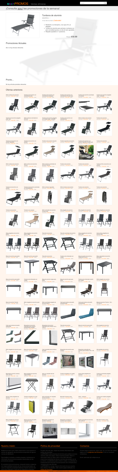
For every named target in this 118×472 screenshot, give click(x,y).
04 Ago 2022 (104, 97)
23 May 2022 (13, 96)
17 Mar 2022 (104, 142)
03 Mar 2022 (31, 166)
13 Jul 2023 (85, 281)
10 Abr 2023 (31, 235)
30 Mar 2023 (31, 143)
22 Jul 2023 (49, 97)
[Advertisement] (95, 24)
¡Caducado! (57, 20)
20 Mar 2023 (85, 235)
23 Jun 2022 (85, 97)
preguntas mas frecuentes (95, 452)
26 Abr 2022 (67, 398)
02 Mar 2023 (31, 97)
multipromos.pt (91, 471)
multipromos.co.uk (111, 471)
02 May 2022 (49, 257)
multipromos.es (100, 471)
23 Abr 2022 (13, 257)
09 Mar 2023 (85, 119)
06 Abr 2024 (67, 97)
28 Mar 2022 (13, 399)
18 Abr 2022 (13, 165)
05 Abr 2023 (85, 353)
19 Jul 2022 (104, 421)
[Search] (105, 3)
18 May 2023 (31, 328)
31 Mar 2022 (13, 189)
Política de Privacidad (46, 469)
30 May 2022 (49, 188)
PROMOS (21, 3)
